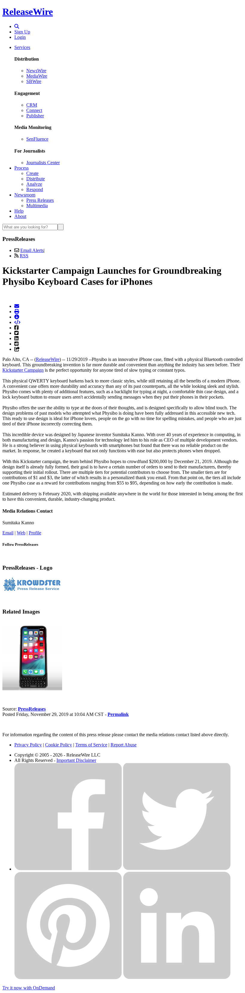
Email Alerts (32, 250)
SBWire (33, 81)
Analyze (34, 184)
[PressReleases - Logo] (32, 590)
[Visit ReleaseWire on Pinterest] (68, 977)
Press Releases (40, 200)
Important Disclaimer (76, 760)
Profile (35, 532)
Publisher (35, 115)
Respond (34, 189)
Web (21, 532)
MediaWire (36, 76)
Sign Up (22, 31)
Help (19, 210)
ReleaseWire (27, 11)
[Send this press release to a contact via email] (16, 306)
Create (32, 173)
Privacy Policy (28, 744)
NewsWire (36, 70)
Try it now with (28, 987)
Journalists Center (43, 162)
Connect (34, 110)
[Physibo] (32, 688)
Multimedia (37, 205)
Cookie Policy (58, 744)
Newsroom (24, 194)
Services (22, 47)
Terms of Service (91, 744)
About (20, 216)
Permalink (118, 714)
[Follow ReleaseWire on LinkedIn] (177, 977)
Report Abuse (124, 744)
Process (21, 167)
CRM (31, 104)
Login (20, 37)
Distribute (35, 178)
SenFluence (37, 139)
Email (7, 532)
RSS (24, 255)
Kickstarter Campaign (23, 370)
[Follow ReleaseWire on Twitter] (177, 868)
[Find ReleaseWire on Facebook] (68, 868)
